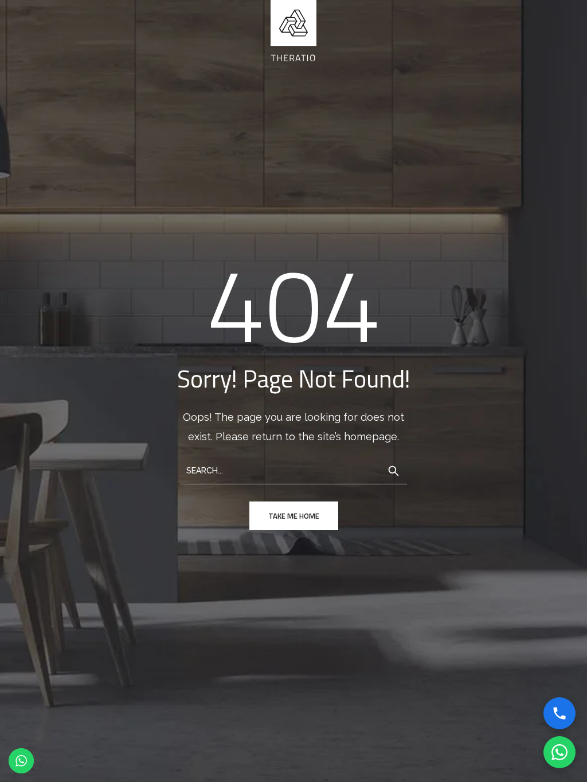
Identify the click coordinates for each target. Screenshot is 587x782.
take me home (293, 516)
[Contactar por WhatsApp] (559, 752)
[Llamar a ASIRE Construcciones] (559, 713)
